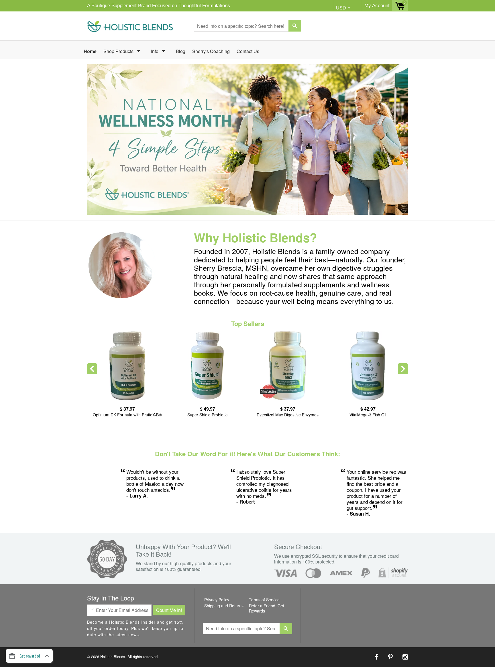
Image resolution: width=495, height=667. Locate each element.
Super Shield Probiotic (207, 415)
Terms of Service (264, 599)
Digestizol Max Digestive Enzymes (288, 415)
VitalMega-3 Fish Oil (367, 415)
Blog (180, 51)
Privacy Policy (216, 599)
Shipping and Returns (223, 606)
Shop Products (119, 51)
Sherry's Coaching (211, 51)
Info (155, 51)
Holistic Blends (112, 656)
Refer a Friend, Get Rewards (266, 608)
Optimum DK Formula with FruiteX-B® (127, 415)
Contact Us (248, 51)
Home (90, 51)
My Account (377, 5)
